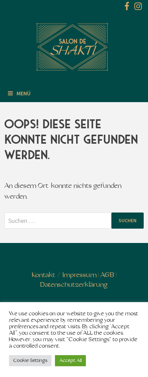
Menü (24, 93)
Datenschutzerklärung (74, 285)
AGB (107, 275)
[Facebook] (127, 7)
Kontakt (44, 275)
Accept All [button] (70, 360)
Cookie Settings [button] (30, 360)
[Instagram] (138, 7)
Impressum (80, 275)
